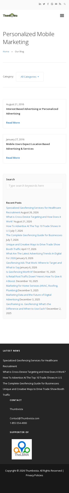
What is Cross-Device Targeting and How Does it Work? (34, 372)
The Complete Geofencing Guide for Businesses (34, 235)
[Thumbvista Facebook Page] (48, 3)
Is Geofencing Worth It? (19, 272)
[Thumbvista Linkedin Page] (40, 3)
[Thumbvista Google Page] (52, 3)
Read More (13, 122)
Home (6, 51)
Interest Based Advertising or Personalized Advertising (32, 111)
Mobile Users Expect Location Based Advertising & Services (28, 146)
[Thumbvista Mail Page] (56, 3)
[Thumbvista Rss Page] (60, 3)
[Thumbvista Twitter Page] (44, 3)
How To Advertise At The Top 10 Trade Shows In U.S (32, 377)
